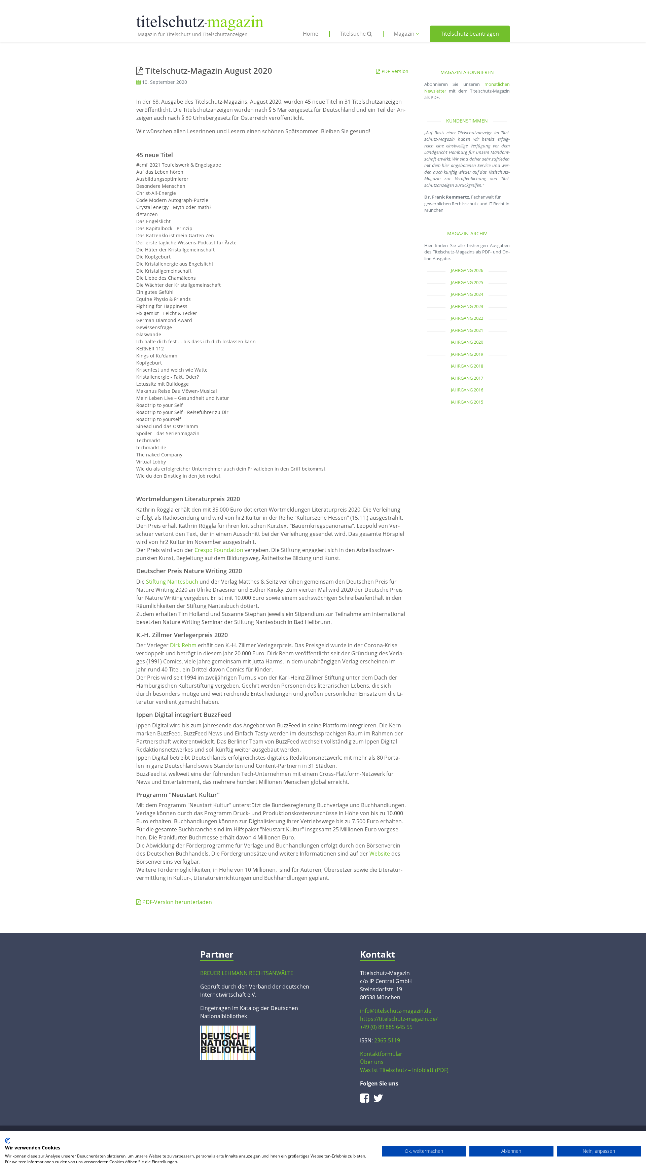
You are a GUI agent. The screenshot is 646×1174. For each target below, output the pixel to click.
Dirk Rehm (183, 645)
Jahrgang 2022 (467, 318)
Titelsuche (353, 33)
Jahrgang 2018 (467, 366)
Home (310, 33)
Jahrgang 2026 (467, 270)
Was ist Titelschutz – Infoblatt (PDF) (404, 1070)
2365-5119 (387, 1040)
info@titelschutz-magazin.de (395, 1010)
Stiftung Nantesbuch (172, 581)
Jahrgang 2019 (467, 354)
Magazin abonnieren (467, 72)
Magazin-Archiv (467, 233)
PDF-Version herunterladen (176, 902)
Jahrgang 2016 (467, 390)
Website (379, 853)
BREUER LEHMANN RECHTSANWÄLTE (246, 973)
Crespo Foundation (218, 550)
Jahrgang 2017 (467, 378)
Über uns (372, 1062)
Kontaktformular (381, 1054)
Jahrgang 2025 (467, 282)
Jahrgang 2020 (467, 342)
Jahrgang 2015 (467, 402)
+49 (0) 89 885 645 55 (386, 1027)
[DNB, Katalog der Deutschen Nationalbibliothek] (228, 1042)
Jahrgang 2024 (467, 294)
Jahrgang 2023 (467, 306)
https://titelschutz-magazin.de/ (399, 1019)
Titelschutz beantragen (470, 33)
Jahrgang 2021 (467, 330)
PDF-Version (394, 71)
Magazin (405, 33)
